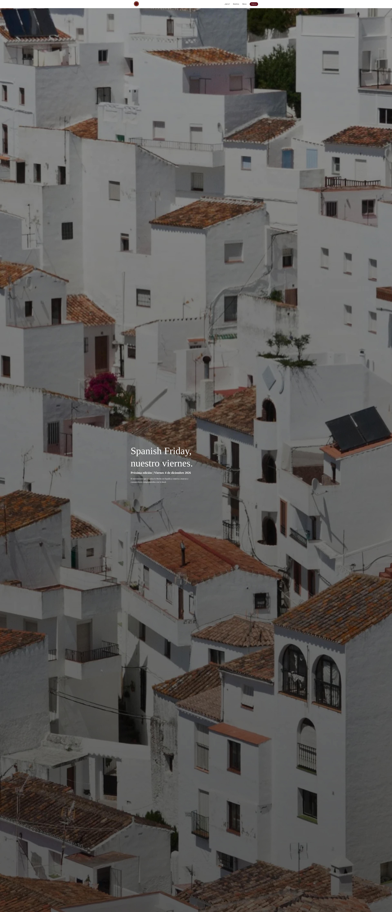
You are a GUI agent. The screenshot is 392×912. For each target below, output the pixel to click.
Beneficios (236, 4)
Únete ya (253, 4)
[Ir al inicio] (136, 3)
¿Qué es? (227, 4)
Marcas (244, 4)
